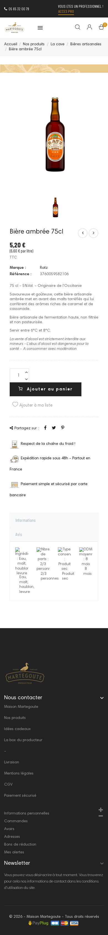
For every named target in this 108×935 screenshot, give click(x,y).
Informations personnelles (26, 814)
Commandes (16, 821)
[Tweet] (54, 428)
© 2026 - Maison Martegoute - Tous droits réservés (54, 917)
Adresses (12, 837)
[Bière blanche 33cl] (93, 233)
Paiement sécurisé (20, 796)
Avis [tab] (19, 534)
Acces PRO (66, 11)
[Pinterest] (62, 428)
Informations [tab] (26, 520)
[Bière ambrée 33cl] (83, 233)
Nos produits (15, 718)
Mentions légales (19, 774)
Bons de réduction (20, 845)
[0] (101, 28)
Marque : (18, 268)
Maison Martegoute (21, 707)
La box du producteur (23, 740)
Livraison (11, 762)
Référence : (20, 274)
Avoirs (9, 829)
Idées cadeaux (17, 729)
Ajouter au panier (49, 389)
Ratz (44, 268)
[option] (55, 206)
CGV (8, 785)
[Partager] (45, 428)
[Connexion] (86, 28)
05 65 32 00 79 (19, 8)
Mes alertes (14, 852)
